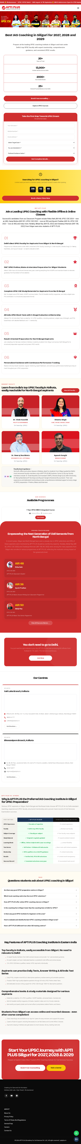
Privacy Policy (8, 1116)
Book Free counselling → (40, 98)
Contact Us (7, 1130)
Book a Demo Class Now (40, 198)
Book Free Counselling (30, 1068)
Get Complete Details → (40, 159)
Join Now (40, 658)
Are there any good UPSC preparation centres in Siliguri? (40, 890)
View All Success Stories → (40, 623)
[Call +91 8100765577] (76, 1139)
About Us (7, 1113)
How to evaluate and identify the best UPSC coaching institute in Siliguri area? (40, 920)
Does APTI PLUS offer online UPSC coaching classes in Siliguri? (40, 902)
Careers (6, 1127)
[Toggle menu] (78, 8)
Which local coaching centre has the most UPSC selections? (40, 896)
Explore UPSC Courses (40, 106)
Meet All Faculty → (70, 390)
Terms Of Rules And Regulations (15, 1120)
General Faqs (8, 1123)
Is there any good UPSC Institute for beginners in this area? (40, 914)
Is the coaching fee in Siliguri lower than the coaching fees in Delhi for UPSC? (40, 908)
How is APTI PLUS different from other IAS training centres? (40, 926)
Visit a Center (56, 1068)
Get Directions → (12, 726)
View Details (40, 517)
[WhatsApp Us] (76, 1133)
